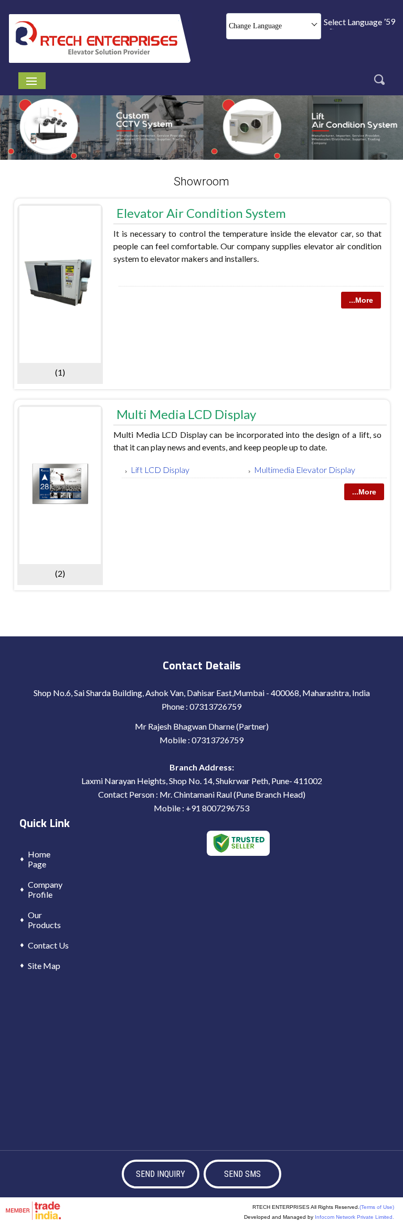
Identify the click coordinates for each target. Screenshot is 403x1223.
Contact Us (48, 945)
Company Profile (45, 889)
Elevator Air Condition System (201, 213)
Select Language (353, 22)
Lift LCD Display (160, 470)
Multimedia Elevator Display (304, 470)
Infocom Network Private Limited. (354, 1217)
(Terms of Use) (376, 1207)
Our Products (44, 920)
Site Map (44, 966)
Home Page (39, 859)
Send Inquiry (160, 1174)
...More (361, 300)
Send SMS (242, 1174)
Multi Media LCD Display (186, 414)
